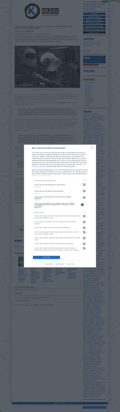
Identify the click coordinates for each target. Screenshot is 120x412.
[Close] (92, 148)
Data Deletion (49, 264)
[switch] (83, 184)
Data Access (60, 264)
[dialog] (60, 206)
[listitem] (60, 181)
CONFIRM (46, 257)
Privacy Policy (71, 264)
